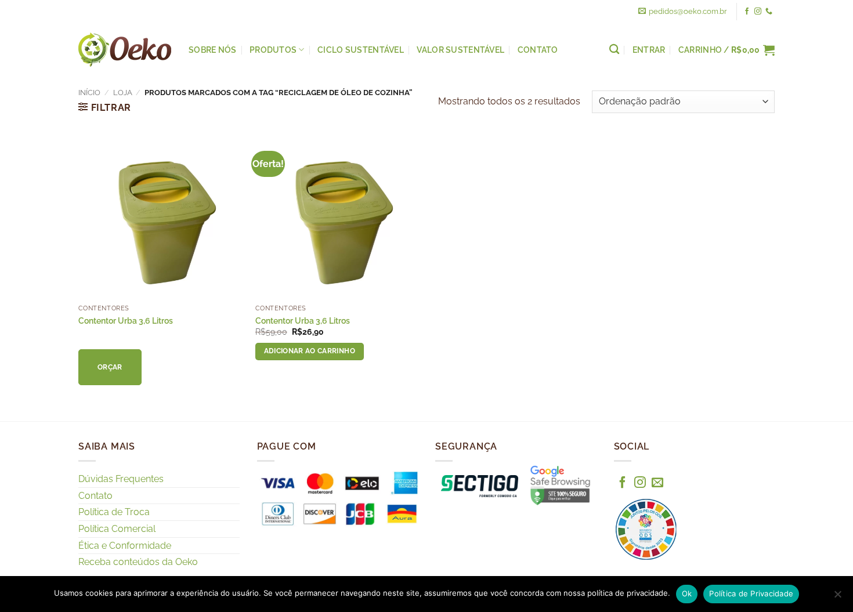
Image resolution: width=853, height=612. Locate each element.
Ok (687, 593)
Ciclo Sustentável (360, 50)
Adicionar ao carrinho (309, 351)
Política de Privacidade (751, 593)
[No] (837, 597)
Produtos (273, 50)
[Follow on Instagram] (757, 12)
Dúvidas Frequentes (121, 478)
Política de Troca (114, 511)
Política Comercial (117, 528)
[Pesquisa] (614, 49)
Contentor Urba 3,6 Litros (125, 320)
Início (89, 92)
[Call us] (768, 12)
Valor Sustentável (460, 50)
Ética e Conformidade (124, 545)
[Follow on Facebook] (746, 12)
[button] (726, 50)
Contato (538, 50)
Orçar (109, 367)
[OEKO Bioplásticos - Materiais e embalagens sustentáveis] (124, 49)
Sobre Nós (213, 50)
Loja (122, 92)
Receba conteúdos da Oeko (138, 561)
